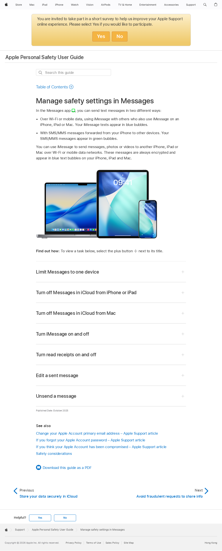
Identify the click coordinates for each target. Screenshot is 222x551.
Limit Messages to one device (67, 272)
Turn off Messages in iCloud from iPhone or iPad (86, 292)
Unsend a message (56, 396)
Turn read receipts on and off (66, 354)
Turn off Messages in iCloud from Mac (76, 313)
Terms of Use (93, 542)
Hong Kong (211, 542)
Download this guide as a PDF (67, 467)
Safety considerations (54, 453)
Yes (101, 36)
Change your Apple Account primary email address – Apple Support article (97, 433)
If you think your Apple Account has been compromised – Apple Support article (101, 447)
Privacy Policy (74, 542)
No (119, 36)
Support (20, 529)
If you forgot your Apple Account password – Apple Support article (90, 440)
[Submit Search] (40, 72)
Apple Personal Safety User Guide (44, 57)
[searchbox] (73, 72)
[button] (205, 5)
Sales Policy (112, 542)
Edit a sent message (57, 375)
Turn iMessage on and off (62, 334)
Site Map (129, 542)
